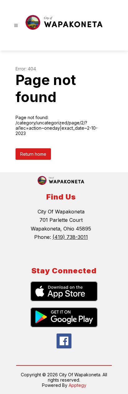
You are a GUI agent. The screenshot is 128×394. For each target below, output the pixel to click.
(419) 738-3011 (70, 237)
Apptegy (77, 385)
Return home (33, 154)
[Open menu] (16, 25)
